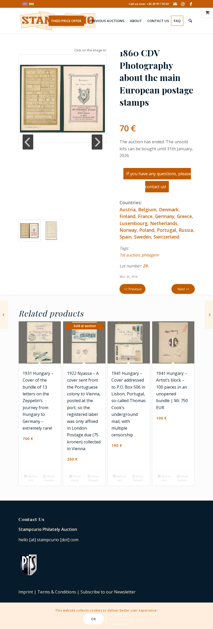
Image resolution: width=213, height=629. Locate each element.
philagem (150, 255)
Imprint (25, 592)
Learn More (118, 619)
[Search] (190, 21)
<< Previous (132, 289)
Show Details (49, 478)
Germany (164, 216)
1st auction (129, 255)
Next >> (183, 289)
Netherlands (163, 223)
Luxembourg (133, 223)
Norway (128, 230)
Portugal (166, 230)
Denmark (169, 209)
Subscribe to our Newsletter (108, 592)
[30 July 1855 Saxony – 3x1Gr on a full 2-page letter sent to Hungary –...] (209, 314)
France (145, 216)
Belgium (147, 209)
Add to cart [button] (32, 478)
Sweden (142, 237)
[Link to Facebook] (191, 4)
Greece (184, 216)
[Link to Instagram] (183, 4)
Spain (125, 237)
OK (93, 619)
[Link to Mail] (175, 4)
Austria (127, 209)
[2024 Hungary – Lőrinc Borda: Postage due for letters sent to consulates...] (4, 314)
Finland (127, 216)
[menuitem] (68, 21)
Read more (76, 478)
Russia (186, 230)
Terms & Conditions (56, 592)
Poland (146, 230)
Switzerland (166, 237)
